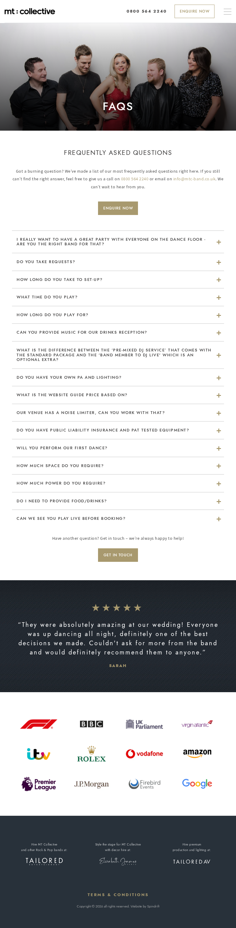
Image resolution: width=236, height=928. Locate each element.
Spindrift (153, 906)
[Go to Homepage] (30, 11)
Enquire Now (195, 11)
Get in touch (118, 555)
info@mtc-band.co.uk (194, 179)
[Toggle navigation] (227, 12)
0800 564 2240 (135, 179)
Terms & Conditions (118, 895)
